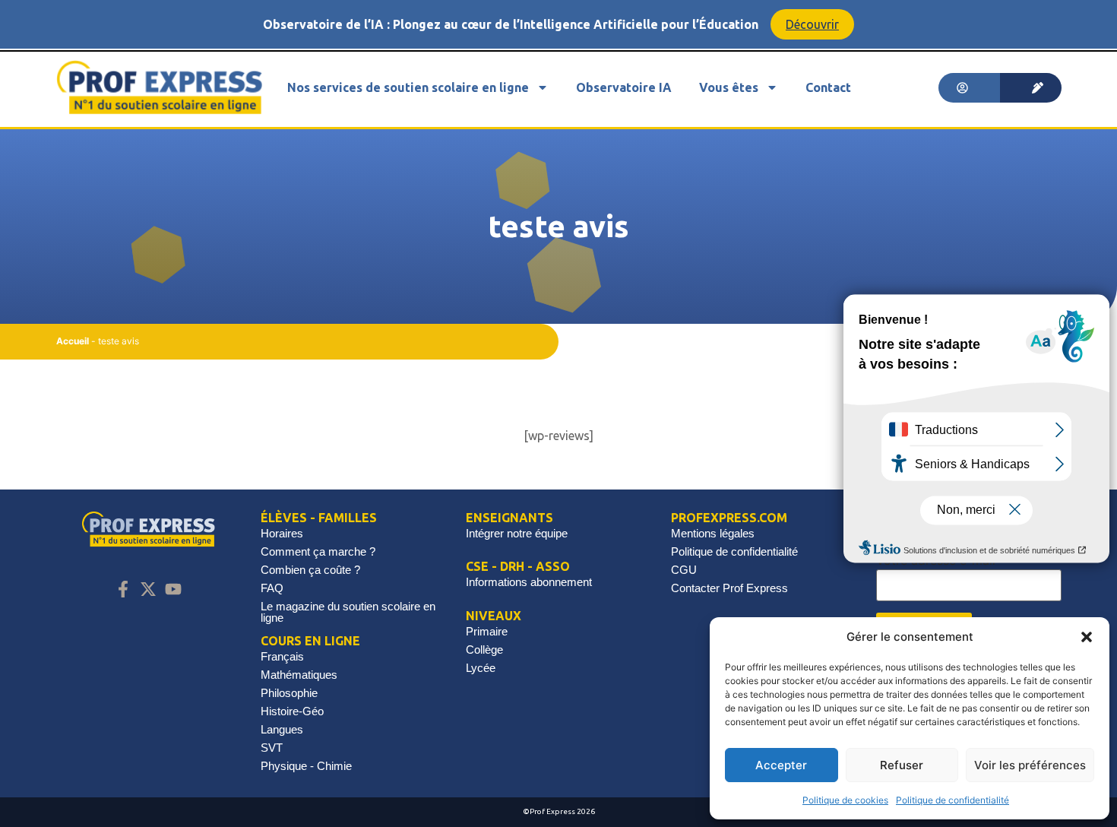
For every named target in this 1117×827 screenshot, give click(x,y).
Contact (828, 87)
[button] (1086, 637)
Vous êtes (728, 87)
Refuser (901, 765)
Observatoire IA (624, 87)
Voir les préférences (1030, 765)
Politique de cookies (845, 800)
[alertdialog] (558, 24)
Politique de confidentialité (952, 800)
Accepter (781, 765)
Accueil (72, 341)
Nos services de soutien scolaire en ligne (408, 87)
